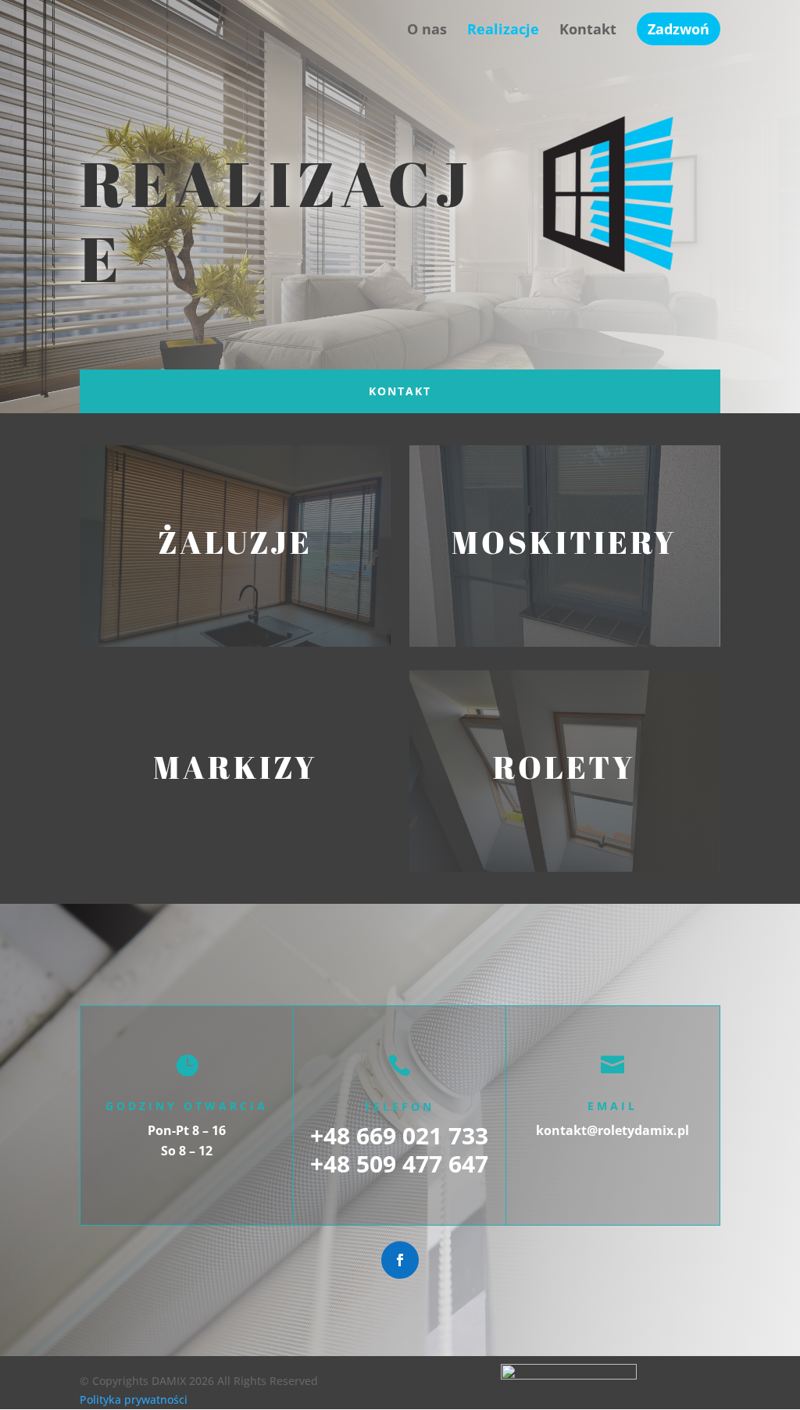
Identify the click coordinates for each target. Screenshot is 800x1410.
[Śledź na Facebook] (400, 1260)
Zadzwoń (678, 29)
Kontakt (587, 30)
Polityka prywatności (134, 1399)
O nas (427, 30)
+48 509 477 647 (399, 1164)
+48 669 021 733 (399, 1135)
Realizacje (503, 30)
